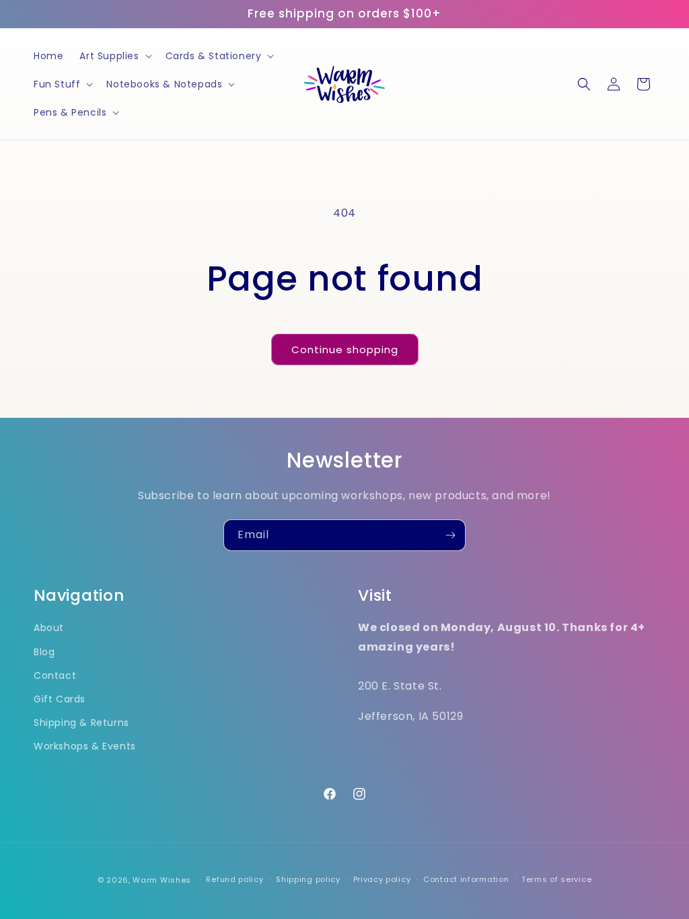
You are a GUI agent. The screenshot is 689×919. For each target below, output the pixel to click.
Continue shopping (344, 349)
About (49, 627)
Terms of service (556, 879)
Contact (55, 675)
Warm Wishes (162, 880)
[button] (114, 56)
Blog (44, 652)
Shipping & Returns (81, 722)
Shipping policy (308, 879)
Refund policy (234, 879)
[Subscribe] (450, 535)
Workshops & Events (85, 746)
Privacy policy (382, 879)
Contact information (466, 879)
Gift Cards (59, 699)
